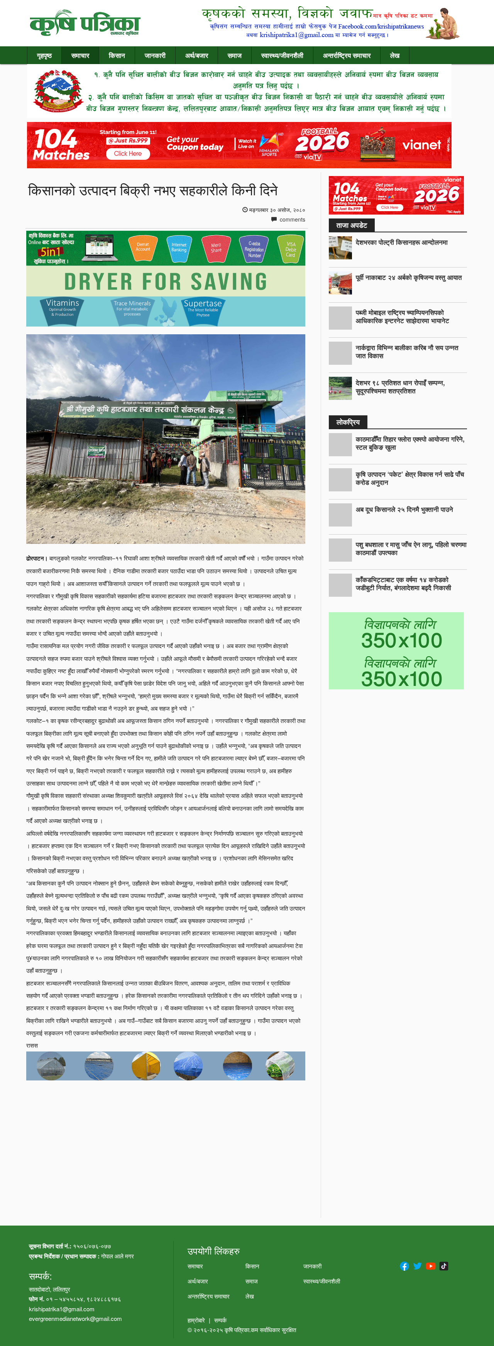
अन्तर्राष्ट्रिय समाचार (346, 55)
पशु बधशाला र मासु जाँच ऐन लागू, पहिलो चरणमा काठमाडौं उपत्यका (411, 548)
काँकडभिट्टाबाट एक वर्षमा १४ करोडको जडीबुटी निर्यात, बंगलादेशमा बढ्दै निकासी (403, 583)
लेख (394, 55)
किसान (117, 55)
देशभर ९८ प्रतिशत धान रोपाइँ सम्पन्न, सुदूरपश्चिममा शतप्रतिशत (400, 386)
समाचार (80, 55)
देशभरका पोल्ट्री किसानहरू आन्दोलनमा (402, 242)
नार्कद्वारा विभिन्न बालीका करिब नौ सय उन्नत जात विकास (407, 351)
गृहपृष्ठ (44, 55)
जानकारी (155, 55)
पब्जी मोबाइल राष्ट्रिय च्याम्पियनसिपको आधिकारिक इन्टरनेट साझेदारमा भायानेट (402, 316)
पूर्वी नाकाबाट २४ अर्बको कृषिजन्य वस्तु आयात (409, 277)
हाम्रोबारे (196, 1320)
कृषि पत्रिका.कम (242, 1330)
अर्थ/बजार (196, 55)
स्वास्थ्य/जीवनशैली (282, 55)
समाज (235, 55)
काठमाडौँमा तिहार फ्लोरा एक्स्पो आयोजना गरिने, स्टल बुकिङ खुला (410, 443)
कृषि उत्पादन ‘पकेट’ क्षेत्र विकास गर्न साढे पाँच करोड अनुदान (410, 478)
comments (291, 219)
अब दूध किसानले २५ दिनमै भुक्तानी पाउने (404, 509)
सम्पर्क (220, 1320)
